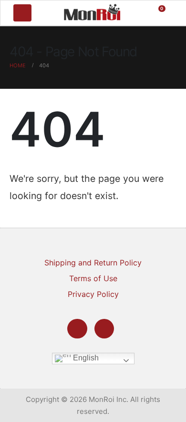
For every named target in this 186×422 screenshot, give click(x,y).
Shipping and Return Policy (93, 262)
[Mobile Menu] (22, 12)
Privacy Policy (93, 294)
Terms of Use (93, 278)
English (85, 358)
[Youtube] (77, 328)
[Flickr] (104, 328)
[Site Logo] (92, 12)
